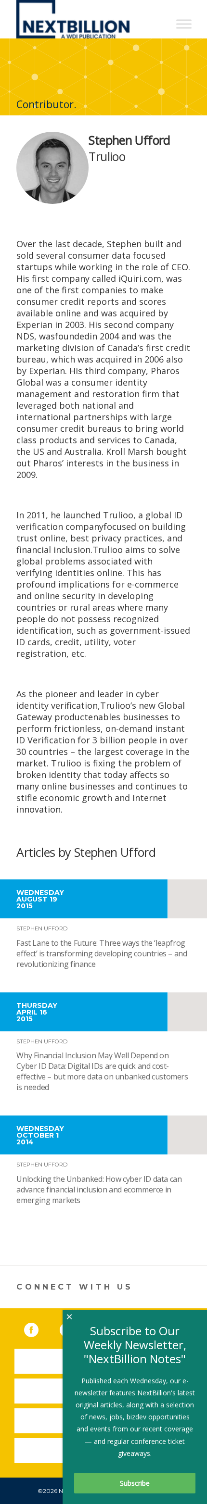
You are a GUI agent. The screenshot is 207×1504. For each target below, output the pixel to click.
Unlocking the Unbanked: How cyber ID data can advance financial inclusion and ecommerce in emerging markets (98, 1189)
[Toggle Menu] (184, 23)
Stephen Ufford (41, 928)
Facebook (38, 1328)
